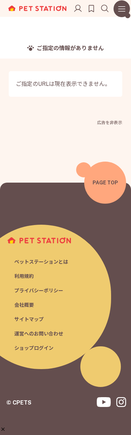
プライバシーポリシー (38, 290)
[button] (3, 429)
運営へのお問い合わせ (38, 334)
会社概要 (24, 305)
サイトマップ (29, 319)
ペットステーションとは (41, 262)
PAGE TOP (105, 182)
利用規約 (24, 276)
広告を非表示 (109, 122)
